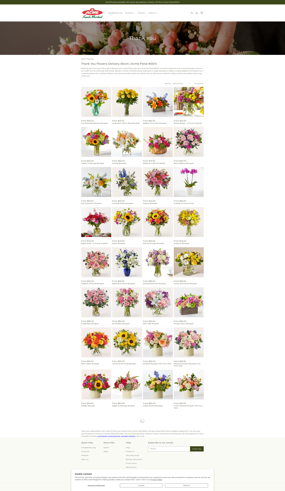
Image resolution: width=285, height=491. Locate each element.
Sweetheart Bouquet (90, 324)
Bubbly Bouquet (88, 406)
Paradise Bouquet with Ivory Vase (157, 364)
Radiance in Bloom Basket (154, 163)
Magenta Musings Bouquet (123, 406)
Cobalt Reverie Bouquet (153, 406)
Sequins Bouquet (150, 203)
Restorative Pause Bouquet (123, 284)
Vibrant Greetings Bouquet (92, 163)
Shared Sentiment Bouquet (154, 284)
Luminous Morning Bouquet (124, 364)
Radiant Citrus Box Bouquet (155, 123)
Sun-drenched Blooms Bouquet (94, 123)
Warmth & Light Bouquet (153, 243)
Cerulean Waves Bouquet (122, 203)
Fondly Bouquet (88, 448)
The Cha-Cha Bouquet (121, 448)
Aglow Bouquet (118, 243)
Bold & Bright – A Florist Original (188, 123)
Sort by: (168, 83)
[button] (130, 13)
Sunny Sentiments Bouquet (185, 284)
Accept (141, 485)
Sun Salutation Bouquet (91, 203)
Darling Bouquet (119, 163)
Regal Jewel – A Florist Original (94, 243)
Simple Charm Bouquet (184, 324)
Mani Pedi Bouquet (151, 324)
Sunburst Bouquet (181, 243)
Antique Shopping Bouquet (154, 448)
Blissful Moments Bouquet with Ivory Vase (187, 365)
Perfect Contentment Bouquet (187, 448)
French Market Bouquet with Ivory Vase (188, 407)
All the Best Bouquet (121, 324)
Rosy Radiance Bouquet (184, 163)
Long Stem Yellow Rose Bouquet (126, 123)
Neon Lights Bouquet (90, 364)
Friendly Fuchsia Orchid (184, 203)
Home (83, 59)
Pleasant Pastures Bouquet (92, 284)
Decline (186, 485)
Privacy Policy (156, 480)
